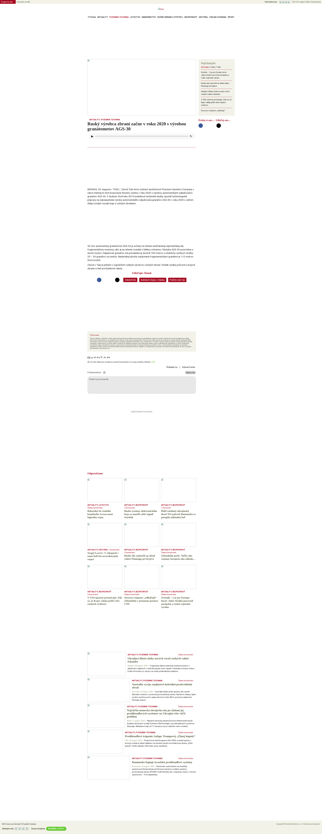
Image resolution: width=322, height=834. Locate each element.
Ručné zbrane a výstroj (170, 17)
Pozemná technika (119, 17)
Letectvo (135, 17)
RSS (3, 824)
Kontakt (17, 824)
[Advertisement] (161, 39)
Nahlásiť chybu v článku (153, 280)
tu (144, 346)
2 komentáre (129, 508)
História (203, 17)
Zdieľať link (130, 280)
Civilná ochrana (217, 17)
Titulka (92, 17)
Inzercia (9, 824)
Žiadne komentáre (95, 508)
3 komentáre (114, 550)
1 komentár (166, 508)
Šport (231, 17)
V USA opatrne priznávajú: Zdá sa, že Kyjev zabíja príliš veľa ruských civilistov (216, 102)
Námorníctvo (149, 17)
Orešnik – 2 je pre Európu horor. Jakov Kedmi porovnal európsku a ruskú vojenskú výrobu (215, 75)
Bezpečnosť (191, 17)
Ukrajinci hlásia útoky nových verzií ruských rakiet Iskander (215, 92)
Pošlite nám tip (177, 280)
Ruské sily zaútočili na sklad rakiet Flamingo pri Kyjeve (215, 84)
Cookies (32, 824)
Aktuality (102, 17)
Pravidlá (24, 824)
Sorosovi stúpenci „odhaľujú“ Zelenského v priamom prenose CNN (216, 111)
